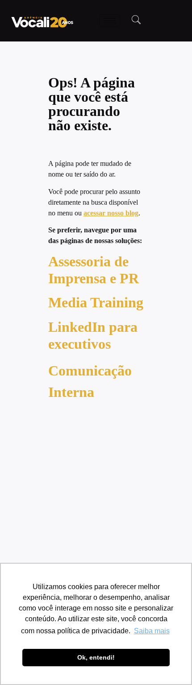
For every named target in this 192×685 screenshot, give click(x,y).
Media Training (95, 302)
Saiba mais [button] (152, 631)
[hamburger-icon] (110, 20)
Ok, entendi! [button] (96, 657)
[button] (136, 20)
